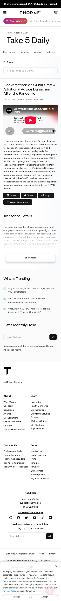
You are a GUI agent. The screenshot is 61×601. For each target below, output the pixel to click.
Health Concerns (39, 406)
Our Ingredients (39, 410)
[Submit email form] (53, 337)
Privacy (51, 553)
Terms (41, 553)
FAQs (33, 459)
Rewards (35, 466)
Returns (35, 463)
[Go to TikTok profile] (42, 517)
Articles (25, 52)
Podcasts (50, 52)
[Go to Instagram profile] (10, 517)
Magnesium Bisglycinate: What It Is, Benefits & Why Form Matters (30, 290)
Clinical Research (12, 421)
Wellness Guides (39, 421)
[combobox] (13, 382)
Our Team (8, 406)
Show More (30, 257)
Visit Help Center (30, 499)
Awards (7, 413)
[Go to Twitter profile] (26, 517)
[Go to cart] (56, 13)
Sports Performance (13, 463)
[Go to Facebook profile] (18, 517)
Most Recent (9, 52)
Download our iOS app (30, 512)
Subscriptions (38, 474)
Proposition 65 (48, 560)
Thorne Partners (11, 455)
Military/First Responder (15, 466)
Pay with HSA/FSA (40, 478)
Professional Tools (12, 451)
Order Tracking (38, 455)
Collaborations (10, 417)
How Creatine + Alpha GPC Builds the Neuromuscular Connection (26, 300)
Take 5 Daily (22, 32)
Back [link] (10, 62)
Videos (37, 52)
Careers (7, 425)
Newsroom (8, 410)
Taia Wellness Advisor (14, 429)
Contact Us (36, 451)
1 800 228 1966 (30, 507)
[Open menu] (4, 13)
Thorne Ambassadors (14, 459)
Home (10, 32)
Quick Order (37, 470)
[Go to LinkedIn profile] (50, 517)
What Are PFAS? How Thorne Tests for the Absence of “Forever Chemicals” (28, 310)
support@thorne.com (30, 502)
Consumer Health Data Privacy (21, 560)
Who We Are (9, 402)
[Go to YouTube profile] (34, 517)
